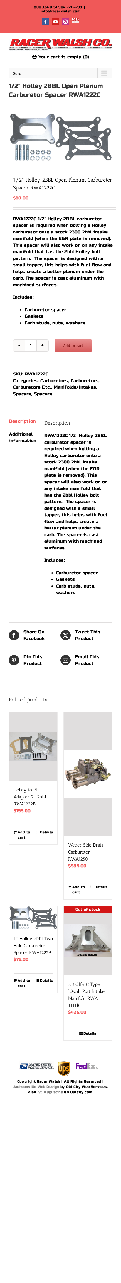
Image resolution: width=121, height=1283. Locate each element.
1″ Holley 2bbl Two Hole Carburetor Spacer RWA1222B (33, 945)
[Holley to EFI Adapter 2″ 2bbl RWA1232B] (33, 746)
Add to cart (73, 345)
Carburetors (54, 380)
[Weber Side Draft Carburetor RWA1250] (88, 774)
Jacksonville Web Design (36, 1087)
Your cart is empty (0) (63, 57)
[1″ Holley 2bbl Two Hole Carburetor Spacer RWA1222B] (33, 917)
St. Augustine (50, 1092)
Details (46, 832)
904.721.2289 (70, 7)
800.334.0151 (45, 7)
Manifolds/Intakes (75, 387)
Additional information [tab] (22, 437)
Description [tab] (22, 421)
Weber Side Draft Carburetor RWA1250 (86, 852)
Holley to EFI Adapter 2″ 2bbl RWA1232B (30, 797)
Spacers (22, 394)
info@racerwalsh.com (61, 11)
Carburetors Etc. (32, 387)
